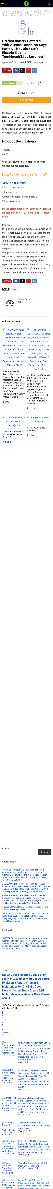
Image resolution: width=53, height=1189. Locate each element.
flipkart (14, 289)
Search (5, 848)
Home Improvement (25, 1168)
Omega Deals (11, 62)
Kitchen (21, 1155)
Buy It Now (26, 99)
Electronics (15, 11)
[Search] (48, 3)
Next (4, 1035)
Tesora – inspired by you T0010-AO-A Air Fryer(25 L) (13, 434)
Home (5, 11)
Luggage (21, 1114)
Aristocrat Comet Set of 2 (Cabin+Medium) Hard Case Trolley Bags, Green (25, 908)
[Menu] (3, 3)
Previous (6, 1032)
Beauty (20, 1062)
